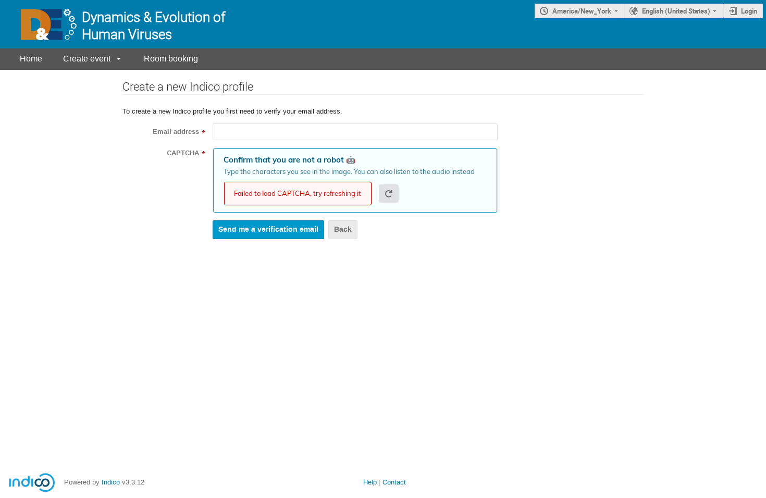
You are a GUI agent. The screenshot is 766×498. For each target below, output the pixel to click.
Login (749, 11)
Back (343, 229)
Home (31, 58)
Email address (176, 131)
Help (370, 482)
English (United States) (676, 11)
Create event (86, 58)
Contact (394, 482)
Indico (111, 482)
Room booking (171, 58)
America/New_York (581, 11)
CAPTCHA (183, 153)
